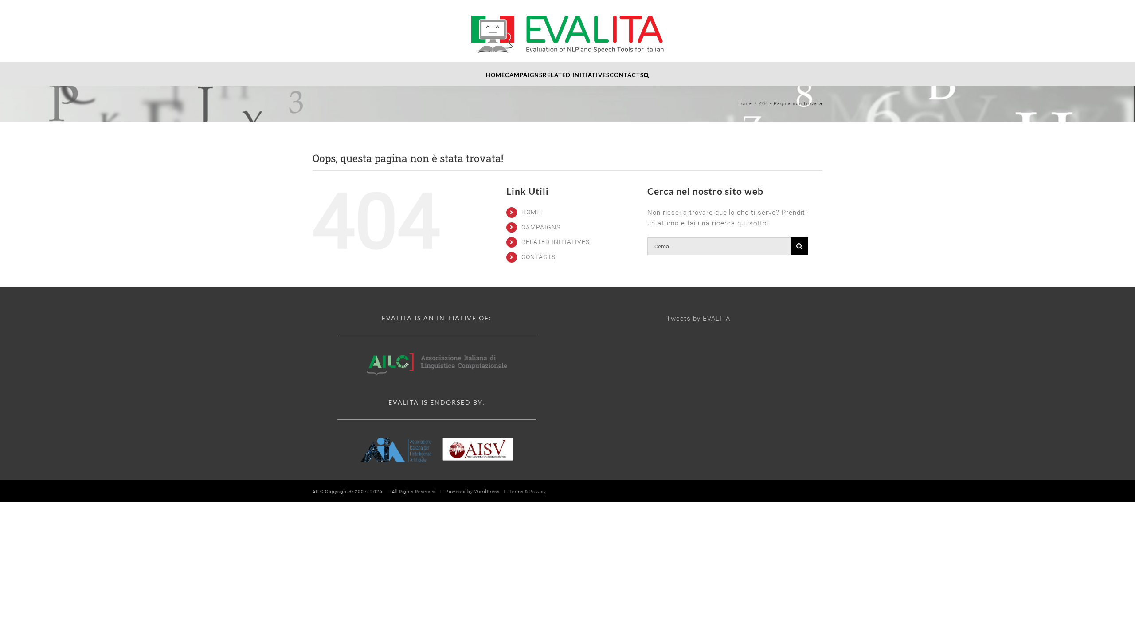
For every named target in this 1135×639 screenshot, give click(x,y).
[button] (647, 74)
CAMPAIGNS (540, 227)
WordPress (487, 491)
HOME (530, 212)
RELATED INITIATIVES (555, 241)
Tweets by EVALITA (698, 319)
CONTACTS (538, 256)
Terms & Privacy (527, 491)
